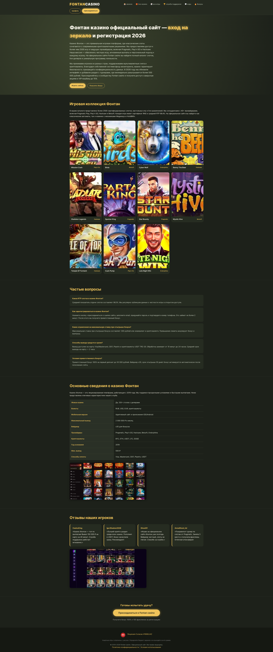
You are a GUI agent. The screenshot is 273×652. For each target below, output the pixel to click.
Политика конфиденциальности (125, 647)
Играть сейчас (77, 86)
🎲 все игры (155, 4)
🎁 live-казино (141, 4)
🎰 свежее (128, 4)
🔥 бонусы (199, 4)
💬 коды (188, 4)
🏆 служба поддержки (172, 4)
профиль (75, 11)
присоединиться (90, 11)
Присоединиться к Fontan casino (136, 612)
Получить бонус (96, 86)
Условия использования (151, 647)
